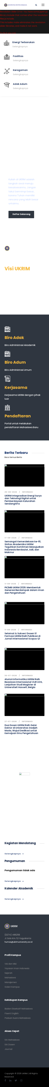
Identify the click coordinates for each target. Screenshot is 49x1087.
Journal (8, 1049)
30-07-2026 (11, 675)
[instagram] (21, 1080)
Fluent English (12, 1013)
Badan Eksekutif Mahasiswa (19, 1008)
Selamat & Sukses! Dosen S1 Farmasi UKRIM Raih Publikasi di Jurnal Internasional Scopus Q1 (22, 636)
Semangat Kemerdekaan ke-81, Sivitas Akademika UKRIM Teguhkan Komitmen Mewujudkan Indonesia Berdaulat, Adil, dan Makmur (24, 547)
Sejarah (8, 972)
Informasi (27, 492)
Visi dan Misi (10, 963)
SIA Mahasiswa (12, 1039)
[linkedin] (10, 1080)
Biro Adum (15, 362)
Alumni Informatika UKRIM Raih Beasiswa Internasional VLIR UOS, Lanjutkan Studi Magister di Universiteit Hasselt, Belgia (23, 683)
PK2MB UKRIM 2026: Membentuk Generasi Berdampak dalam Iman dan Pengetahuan (24, 590)
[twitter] (16, 1080)
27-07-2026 (11, 721)
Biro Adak (14, 337)
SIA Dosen (10, 1044)
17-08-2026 (10, 538)
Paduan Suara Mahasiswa (17, 1018)
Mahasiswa (10, 977)
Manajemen (11, 982)
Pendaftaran (18, 416)
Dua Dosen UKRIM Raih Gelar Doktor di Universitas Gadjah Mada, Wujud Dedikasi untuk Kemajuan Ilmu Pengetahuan (21, 729)
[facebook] (6, 1080)
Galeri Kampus (12, 986)
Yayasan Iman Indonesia (17, 968)
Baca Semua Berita (13, 457)
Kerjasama (16, 387)
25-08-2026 (11, 492)
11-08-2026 (10, 583)
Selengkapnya (20, 46)
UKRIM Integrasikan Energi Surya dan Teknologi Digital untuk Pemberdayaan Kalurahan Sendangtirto (23, 499)
